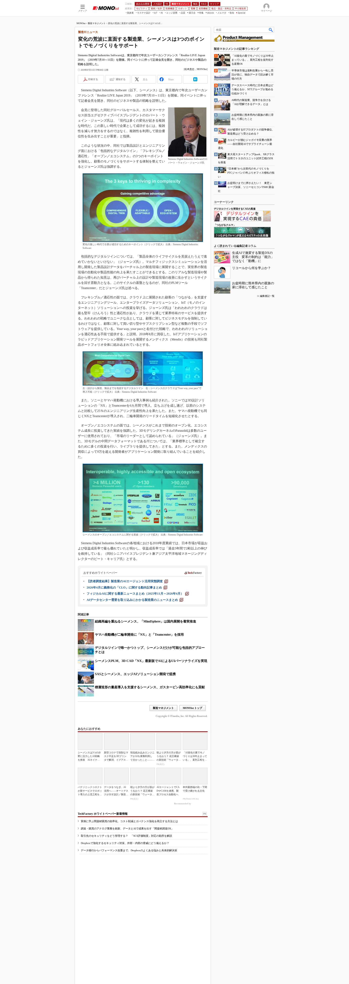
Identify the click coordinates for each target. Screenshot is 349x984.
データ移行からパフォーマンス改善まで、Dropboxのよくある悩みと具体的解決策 (129, 850)
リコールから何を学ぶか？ (251, 268)
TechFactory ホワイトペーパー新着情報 (103, 813)
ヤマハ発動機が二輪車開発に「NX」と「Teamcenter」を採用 (139, 634)
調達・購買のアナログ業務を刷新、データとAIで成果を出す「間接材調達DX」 (127, 828)
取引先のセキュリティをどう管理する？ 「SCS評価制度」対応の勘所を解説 (126, 835)
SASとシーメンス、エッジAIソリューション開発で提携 (135, 674)
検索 (271, 30)
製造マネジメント (97, 23)
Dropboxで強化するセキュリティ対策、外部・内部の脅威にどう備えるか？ (125, 843)
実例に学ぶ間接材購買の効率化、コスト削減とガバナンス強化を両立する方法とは (129, 821)
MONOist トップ (192, 707)
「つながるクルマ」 (225, 225)
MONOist (81, 23)
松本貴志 (189, 69)
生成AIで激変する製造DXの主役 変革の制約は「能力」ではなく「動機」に (253, 257)
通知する (120, 79)
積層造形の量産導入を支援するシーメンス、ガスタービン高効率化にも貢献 (150, 687)
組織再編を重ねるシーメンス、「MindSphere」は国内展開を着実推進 (145, 621)
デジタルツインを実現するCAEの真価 (234, 208)
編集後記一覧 (267, 296)
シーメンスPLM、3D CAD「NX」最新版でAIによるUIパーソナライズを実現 (151, 661)
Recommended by (183, 803)
